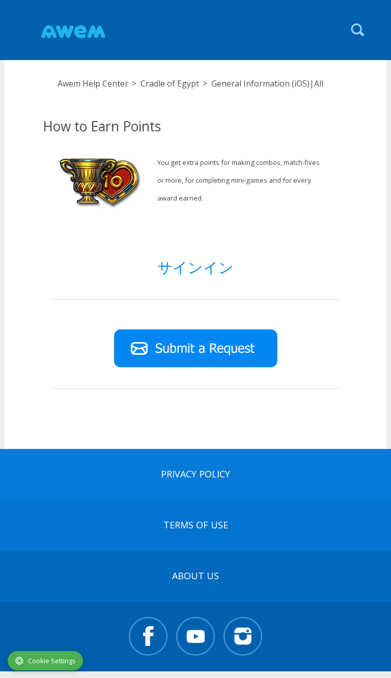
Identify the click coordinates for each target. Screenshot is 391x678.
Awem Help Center (93, 83)
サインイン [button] (195, 267)
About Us (195, 575)
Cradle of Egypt (170, 83)
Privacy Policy (195, 473)
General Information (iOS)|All (267, 83)
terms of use (195, 524)
